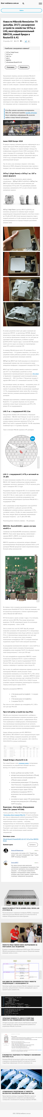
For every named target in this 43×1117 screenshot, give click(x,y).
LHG (22, 839)
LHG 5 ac (8, 56)
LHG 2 (8, 58)
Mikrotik (5, 839)
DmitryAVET (14, 862)
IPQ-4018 (36, 374)
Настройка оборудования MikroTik (14, 815)
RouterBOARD (17, 839)
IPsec (31, 839)
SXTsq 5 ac (9, 54)
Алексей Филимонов (17, 850)
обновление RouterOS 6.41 (14, 62)
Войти (21, 10)
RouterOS (10, 839)
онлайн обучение (31, 113)
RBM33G (8, 60)
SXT (25, 839)
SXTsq (28, 839)
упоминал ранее (24, 763)
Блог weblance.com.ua (9, 3)
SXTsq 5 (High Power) (12, 52)
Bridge (5, 841)
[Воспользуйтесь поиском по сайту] (23, 3)
